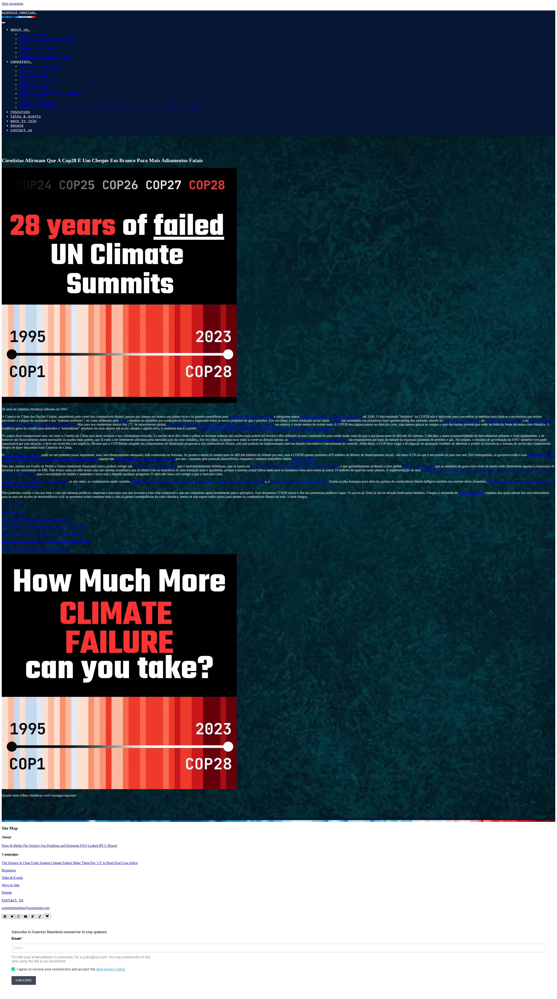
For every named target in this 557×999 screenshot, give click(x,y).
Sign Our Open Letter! (42, 66)
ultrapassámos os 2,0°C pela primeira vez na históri (229, 481)
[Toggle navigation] (3, 22)
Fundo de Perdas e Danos (22, 455)
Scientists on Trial (39, 70)
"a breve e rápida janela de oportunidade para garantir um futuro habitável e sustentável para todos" (264, 428)
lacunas (335, 420)
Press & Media (33, 34)
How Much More (33, 75)
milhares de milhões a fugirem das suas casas (331, 416)
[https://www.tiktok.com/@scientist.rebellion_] (40, 916)
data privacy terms (110, 969)
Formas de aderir (13, 511)
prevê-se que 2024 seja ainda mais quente (298, 481)
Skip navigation (12, 3)
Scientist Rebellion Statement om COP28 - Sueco (36, 548)
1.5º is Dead (32, 98)
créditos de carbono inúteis (503, 420)
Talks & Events (25, 116)
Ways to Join (23, 121)
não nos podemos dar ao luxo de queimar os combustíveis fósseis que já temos (220, 424)
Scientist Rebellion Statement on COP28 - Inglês (35, 519)
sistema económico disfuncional (154, 466)
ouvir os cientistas (470, 493)
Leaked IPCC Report (38, 47)
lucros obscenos (302, 459)
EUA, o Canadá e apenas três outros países (318, 439)
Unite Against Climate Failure (50, 93)
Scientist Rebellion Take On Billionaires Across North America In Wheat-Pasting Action (111, 107)
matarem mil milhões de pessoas (250, 416)
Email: (16, 939)
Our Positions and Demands (46, 38)
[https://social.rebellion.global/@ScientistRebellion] (33, 916)
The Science (31, 52)
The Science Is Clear (41, 79)
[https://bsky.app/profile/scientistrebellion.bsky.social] (47, 916)
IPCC (123, 420)
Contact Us (21, 130)
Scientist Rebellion (18, 12)
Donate (16, 125)
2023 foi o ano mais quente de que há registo (162, 481)
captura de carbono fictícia (461, 420)
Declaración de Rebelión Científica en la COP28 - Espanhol (43, 534)
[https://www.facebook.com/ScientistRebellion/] (5, 916)
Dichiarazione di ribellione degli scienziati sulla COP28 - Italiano (46, 541)
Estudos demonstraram (418, 466)
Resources (20, 112)
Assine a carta (11, 504)
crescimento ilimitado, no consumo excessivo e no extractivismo (294, 466)
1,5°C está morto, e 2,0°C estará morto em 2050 (34, 481)
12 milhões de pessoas (159, 459)
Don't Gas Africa (36, 89)
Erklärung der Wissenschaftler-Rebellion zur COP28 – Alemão (45, 526)
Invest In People (36, 102)
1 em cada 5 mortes (127, 459)
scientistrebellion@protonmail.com (25, 908)
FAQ (22, 43)
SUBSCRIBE (23, 980)
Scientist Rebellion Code (45, 57)
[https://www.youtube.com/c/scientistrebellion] (25, 916)
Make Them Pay (33, 84)
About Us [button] (19, 29)
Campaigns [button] (20, 61)
